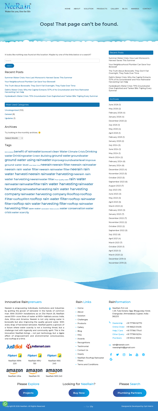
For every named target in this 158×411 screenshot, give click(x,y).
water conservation (72, 208)
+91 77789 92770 (134, 323)
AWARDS (135, 9)
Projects (28, 392)
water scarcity (20, 212)
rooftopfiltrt (21, 199)
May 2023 (113, 198)
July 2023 (113, 190)
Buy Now (79, 392)
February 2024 (115, 161)
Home (67, 9)
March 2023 (114, 206)
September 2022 (117, 230)
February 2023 (115, 210)
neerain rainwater (83, 164)
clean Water (60, 151)
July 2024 (113, 145)
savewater (45, 209)
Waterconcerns (54, 209)
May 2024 (113, 153)
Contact (147, 9)
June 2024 (113, 149)
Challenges (82, 319)
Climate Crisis (76, 151)
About (77, 9)
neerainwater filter (42, 179)
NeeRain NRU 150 (34, 362)
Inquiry (80, 354)
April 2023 (113, 202)
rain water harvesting (59, 184)
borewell (46, 151)
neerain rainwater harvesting (50, 174)
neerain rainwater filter (54, 169)
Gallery (115, 9)
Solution (88, 9)
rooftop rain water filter (49, 199)
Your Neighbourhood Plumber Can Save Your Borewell (30, 82)
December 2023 (116, 169)
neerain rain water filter (22, 169)
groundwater (79, 155)
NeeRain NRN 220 (14, 362)
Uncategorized (12, 110)
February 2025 (115, 137)
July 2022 (113, 234)
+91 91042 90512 (133, 338)
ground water (61, 155)
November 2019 (116, 263)
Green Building (42, 155)
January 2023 (115, 214)
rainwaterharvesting (37, 189)
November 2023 (116, 174)
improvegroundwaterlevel (68, 160)
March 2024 (114, 157)
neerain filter (61, 164)
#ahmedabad (9, 152)
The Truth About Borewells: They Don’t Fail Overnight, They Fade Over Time (40, 86)
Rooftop (73, 194)
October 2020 (115, 247)
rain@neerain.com (121, 345)
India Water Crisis (34, 165)
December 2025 (116, 121)
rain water (77, 179)
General (8, 114)
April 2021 (113, 238)
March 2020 (114, 255)
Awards (81, 339)
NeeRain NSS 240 (54, 362)
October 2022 (115, 226)
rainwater (12, 184)
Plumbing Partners (130, 392)
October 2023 (115, 178)
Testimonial (83, 346)
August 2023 (115, 186)
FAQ (79, 335)
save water (35, 208)
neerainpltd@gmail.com (124, 347)
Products (102, 9)
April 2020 (113, 251)
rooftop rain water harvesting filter (39, 204)
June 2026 (113, 105)
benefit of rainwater (27, 151)
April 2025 (113, 133)
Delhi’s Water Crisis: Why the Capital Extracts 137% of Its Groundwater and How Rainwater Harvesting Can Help (130, 79)
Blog (125, 9)
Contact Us (82, 350)
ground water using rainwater (28, 160)
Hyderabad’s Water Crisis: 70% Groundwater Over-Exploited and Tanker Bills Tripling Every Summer (51, 96)
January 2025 (115, 141)
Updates (9, 118)
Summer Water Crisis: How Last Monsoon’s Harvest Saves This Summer (38, 78)
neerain (46, 164)
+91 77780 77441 (134, 330)
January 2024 (115, 165)
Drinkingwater (22, 155)
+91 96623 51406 (133, 327)
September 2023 (117, 182)
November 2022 (116, 222)
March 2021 (114, 242)
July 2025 (113, 125)
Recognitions (83, 342)
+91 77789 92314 (134, 334)
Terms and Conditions (87, 364)
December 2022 (116, 218)
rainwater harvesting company (44, 194)
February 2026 (115, 113)
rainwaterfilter (30, 184)
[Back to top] (153, 404)
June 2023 (113, 194)
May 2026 (113, 109)
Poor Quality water (62, 180)
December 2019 (116, 259)
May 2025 (113, 129)
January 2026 (115, 117)
